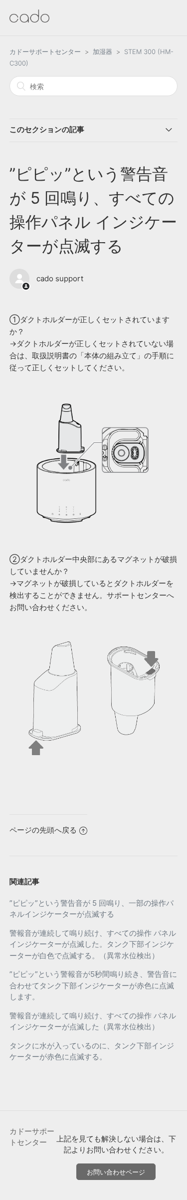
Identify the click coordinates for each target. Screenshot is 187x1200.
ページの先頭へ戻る (43, 830)
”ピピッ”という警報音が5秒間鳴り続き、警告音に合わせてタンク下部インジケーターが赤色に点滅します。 (93, 985)
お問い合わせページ (116, 1172)
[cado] (29, 20)
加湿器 (102, 52)
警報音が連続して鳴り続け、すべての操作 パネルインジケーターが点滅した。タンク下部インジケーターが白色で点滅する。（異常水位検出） (92, 944)
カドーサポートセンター (45, 52)
